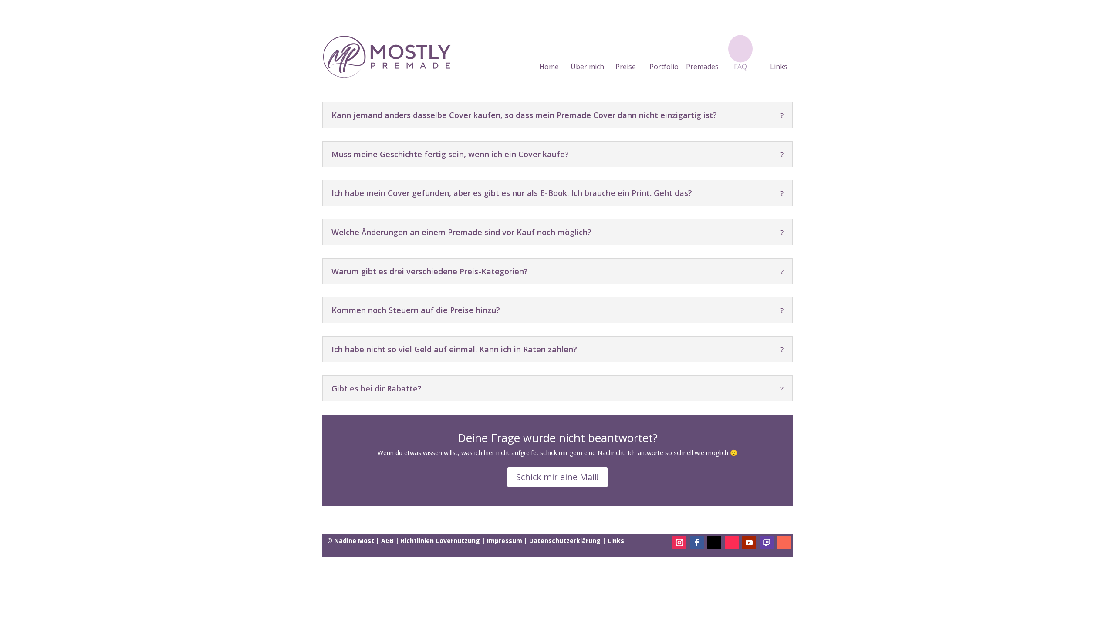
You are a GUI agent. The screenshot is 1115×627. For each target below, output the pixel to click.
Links (778, 66)
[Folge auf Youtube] (749, 542)
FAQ (740, 66)
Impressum (504, 540)
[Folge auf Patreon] (784, 542)
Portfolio (664, 66)
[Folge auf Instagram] (679, 542)
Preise (625, 66)
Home (549, 66)
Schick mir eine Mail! (557, 477)
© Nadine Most (351, 540)
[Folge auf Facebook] (697, 542)
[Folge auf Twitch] (767, 542)
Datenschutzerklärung (565, 540)
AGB (387, 540)
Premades (702, 66)
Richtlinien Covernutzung (440, 540)
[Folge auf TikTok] (732, 542)
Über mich (587, 66)
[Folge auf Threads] (714, 542)
